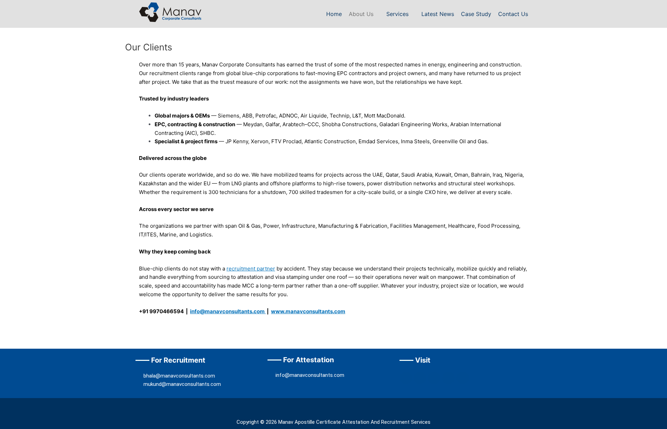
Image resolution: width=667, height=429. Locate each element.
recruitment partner (251, 268)
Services (397, 13)
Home (334, 13)
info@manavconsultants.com (228, 311)
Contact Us (513, 13)
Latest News (437, 13)
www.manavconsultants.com (308, 311)
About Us (361, 13)
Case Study (476, 13)
